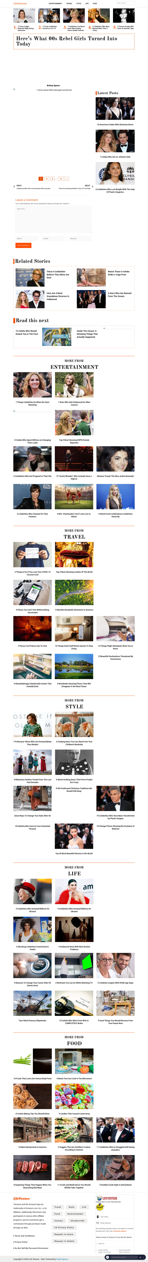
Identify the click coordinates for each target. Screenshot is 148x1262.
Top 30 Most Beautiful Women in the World (74, 853)
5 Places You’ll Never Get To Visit (32, 646)
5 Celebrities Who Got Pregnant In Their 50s (32, 476)
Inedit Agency (62, 1259)
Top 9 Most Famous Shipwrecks (32, 1020)
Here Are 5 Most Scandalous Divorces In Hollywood (58, 296)
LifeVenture (20, 3)
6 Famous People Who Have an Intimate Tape (125, 27)
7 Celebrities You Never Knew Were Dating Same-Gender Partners (76, 28)
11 (61, 179)
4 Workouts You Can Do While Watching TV (74, 983)
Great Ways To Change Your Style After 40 (32, 816)
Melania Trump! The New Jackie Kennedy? (115, 476)
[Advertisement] (53, 68)
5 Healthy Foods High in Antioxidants (115, 1185)
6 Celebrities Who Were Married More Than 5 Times (101, 28)
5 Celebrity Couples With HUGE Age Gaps (115, 983)
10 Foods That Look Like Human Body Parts (33, 1078)
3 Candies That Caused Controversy (74, 1114)
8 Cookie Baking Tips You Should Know (32, 1114)
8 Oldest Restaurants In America (32, 1147)
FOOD (95, 4)
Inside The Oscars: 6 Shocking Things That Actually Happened (87, 334)
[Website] (80, 239)
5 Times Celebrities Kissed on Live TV (50, 27)
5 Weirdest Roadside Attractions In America (74, 610)
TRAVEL (69, 4)
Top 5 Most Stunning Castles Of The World (74, 572)
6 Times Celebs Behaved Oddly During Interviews (26, 28)
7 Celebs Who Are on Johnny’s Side (115, 157)
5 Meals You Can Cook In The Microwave (74, 1078)
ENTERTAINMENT (55, 4)
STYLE (78, 4)
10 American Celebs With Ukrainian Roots (115, 124)
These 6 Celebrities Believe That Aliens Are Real (58, 274)
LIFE (87, 4)
